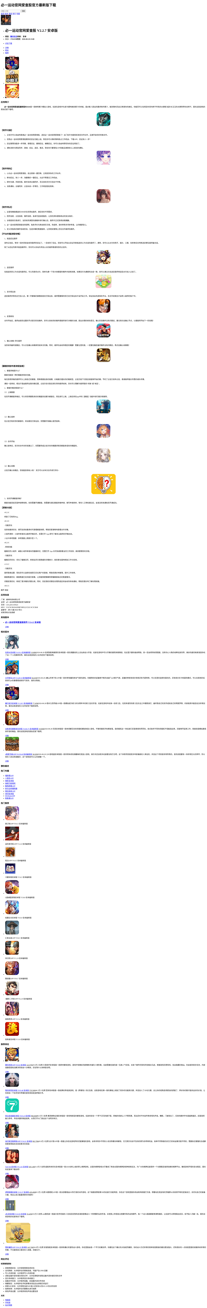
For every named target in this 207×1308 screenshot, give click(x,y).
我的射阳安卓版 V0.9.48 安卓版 (17, 1090)
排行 (14, 14)
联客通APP (9, 798)
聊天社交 (13, 36)
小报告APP (9, 778)
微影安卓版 (9, 781)
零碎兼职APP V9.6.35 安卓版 (16, 1247)
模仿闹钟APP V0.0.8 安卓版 (15, 1065)
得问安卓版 (9, 794)
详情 (7, 48)
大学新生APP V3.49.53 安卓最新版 (18, 678)
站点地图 (8, 1305)
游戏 (10, 14)
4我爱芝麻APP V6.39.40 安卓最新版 (18, 754)
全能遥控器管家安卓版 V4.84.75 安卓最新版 (21, 729)
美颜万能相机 (10, 783)
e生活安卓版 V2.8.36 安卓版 (15, 1214)
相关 (7, 50)
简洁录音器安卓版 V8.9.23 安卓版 (18, 1116)
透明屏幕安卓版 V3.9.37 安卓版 (17, 1192)
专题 (18, 14)
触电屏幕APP (10, 786)
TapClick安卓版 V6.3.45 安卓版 (16, 1167)
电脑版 (7, 1300)
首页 (2, 14)
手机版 (7, 1302)
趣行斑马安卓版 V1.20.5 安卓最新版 (18, 703)
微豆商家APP (10, 791)
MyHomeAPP (10, 796)
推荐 (7, 53)
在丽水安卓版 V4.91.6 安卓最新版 (18, 652)
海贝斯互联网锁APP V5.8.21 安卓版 (18, 1141)
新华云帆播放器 (11, 789)
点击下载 (8, 43)
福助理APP (9, 776)
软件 (6, 14)
